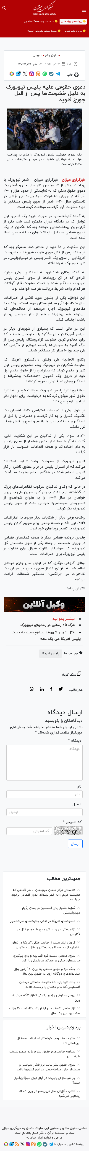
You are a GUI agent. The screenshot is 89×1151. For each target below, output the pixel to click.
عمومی (37, 55)
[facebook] (51, 689)
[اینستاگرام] (31, 75)
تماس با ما (69, 1144)
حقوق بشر (52, 55)
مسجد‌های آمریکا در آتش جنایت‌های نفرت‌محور (42, 921)
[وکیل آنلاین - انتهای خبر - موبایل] (44, 604)
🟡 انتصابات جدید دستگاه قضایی (41, 21)
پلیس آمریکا (50, 653)
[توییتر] (25, 75)
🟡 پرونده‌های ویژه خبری (73, 21)
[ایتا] (38, 75)
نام (79, 786)
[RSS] (17, 1145)
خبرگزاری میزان (73, 179)
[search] (4, 8)
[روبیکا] (11, 75)
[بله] (51, 75)
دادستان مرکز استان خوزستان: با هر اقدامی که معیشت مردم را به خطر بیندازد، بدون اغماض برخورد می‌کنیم (46, 895)
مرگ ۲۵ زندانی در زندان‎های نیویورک (47, 624)
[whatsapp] (32, 689)
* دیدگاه (74, 740)
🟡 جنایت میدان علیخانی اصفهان (43, 31)
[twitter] (61, 689)
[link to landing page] (45, 8)
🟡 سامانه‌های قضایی (75, 31)
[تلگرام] (58, 75)
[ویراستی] (18, 75)
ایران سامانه (34, 1138)
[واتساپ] (44, 75)
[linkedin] (42, 689)
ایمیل (77, 804)
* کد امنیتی (72, 822)
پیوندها (80, 1144)
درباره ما (58, 1144)
